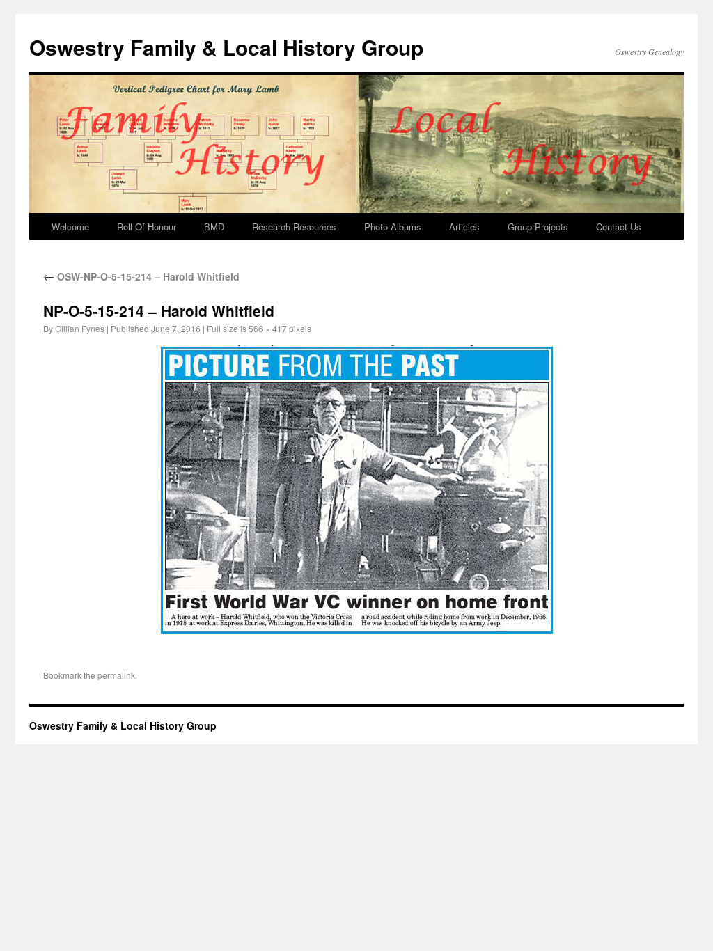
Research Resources (294, 226)
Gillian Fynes (79, 328)
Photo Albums (392, 226)
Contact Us (618, 226)
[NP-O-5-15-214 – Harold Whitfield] (356, 490)
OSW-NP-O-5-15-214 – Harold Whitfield (141, 276)
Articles (464, 226)
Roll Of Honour (146, 226)
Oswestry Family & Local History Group (226, 47)
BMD (214, 226)
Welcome (70, 226)
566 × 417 (268, 328)
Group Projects (538, 226)
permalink (116, 675)
